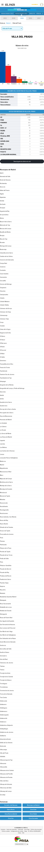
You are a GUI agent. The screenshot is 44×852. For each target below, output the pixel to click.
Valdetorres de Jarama (6, 732)
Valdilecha (3, 735)
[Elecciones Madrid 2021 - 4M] (22, 9)
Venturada (3, 746)
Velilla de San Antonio (6, 742)
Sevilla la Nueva (4, 652)
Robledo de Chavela (5, 610)
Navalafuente (4, 506)
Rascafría (3, 590)
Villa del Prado (4, 753)
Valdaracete (3, 701)
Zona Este (33, 809)
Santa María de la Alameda (7, 642)
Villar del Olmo (4, 781)
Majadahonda (4, 468)
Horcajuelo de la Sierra (6, 412)
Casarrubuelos (4, 273)
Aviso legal (27, 829)
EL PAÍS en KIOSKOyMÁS (34, 831)
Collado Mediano (5, 301)
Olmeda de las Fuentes (6, 527)
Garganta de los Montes (7, 385)
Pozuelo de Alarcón (5, 569)
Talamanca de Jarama (6, 663)
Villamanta (3, 763)
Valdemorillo (3, 718)
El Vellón (2, 357)
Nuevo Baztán (4, 524)
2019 (13, 18)
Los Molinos (3, 447)
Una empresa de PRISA (21, 839)
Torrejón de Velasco (5, 680)
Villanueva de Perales (6, 777)
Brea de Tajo (3, 239)
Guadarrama (3, 405)
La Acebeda (3, 423)
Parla (1, 537)
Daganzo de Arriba (5, 333)
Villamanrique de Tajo (6, 760)
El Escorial (3, 350)
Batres (2, 218)
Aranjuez (2, 208)
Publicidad (20, 829)
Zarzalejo (2, 795)
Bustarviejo (3, 249)
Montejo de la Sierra (6, 485)
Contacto (3, 829)
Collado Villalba (4, 305)
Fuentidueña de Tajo (6, 378)
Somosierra (3, 656)
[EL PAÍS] (10, 4)
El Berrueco (3, 343)
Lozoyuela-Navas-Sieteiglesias (9, 458)
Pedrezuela (3, 544)
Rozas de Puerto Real (6, 617)
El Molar (2, 353)
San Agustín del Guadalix (7, 621)
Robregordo (3, 614)
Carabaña (3, 270)
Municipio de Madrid (33, 805)
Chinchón (2, 291)
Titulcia (2, 669)
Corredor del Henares (10, 805)
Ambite (2, 201)
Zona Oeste (33, 814)
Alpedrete (3, 197)
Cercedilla (3, 280)
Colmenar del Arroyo (6, 308)
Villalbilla (2, 756)
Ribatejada (3, 600)
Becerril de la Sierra (6, 221)
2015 (22, 18)
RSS (23, 833)
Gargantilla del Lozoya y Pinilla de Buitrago (12, 388)
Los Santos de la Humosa (7, 451)
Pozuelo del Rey (4, 572)
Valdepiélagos (4, 729)
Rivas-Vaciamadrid (5, 603)
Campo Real (3, 263)
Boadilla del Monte (5, 232)
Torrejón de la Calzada (6, 676)
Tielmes (2, 666)
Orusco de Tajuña (5, 531)
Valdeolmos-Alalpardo (6, 725)
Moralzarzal (3, 492)
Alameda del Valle (5, 176)
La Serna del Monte (5, 433)
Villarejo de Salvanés (6, 784)
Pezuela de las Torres (6, 555)
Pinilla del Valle (4, 558)
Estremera (3, 360)
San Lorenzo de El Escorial (7, 628)
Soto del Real (4, 659)
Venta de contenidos (11, 829)
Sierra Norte (10, 809)
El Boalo (2, 346)
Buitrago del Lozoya (5, 246)
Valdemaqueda (4, 715)
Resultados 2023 (7, 13)
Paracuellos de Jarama (6, 534)
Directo (32, 13)
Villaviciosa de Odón (6, 788)
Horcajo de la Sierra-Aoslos (8, 409)
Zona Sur (11, 818)
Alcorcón (2, 187)
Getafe (2, 395)
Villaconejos (3, 749)
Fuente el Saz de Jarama (7, 374)
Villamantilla (3, 767)
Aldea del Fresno (5, 190)
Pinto (1, 562)
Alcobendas (3, 183)
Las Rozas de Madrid (6, 437)
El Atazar (2, 339)
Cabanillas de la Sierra (6, 253)
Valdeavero (3, 704)
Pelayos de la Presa (5, 548)
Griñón (2, 399)
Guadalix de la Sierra (6, 402)
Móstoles (2, 499)
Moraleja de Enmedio (6, 489)
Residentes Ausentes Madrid (8, 597)
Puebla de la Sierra (5, 579)
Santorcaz (3, 645)
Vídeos (38, 13)
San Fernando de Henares (7, 624)
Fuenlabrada (3, 371)
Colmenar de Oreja (5, 312)
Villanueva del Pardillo (6, 774)
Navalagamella (4, 510)
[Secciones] (2, 4)
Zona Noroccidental (11, 814)
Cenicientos (3, 277)
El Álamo (2, 336)
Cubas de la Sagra (5, 329)
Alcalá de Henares (5, 180)
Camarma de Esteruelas (7, 260)
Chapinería (3, 287)
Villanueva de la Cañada (7, 770)
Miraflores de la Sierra (6, 482)
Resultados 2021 (21, 13)
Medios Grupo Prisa (21, 844)
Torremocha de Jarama (7, 690)
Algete (2, 194)
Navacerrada (4, 503)
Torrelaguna (3, 683)
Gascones (3, 392)
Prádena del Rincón (5, 576)
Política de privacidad (36, 829)
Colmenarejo (3, 315)
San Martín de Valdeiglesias (8, 635)
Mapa (25, 831)
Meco (1, 475)
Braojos (2, 235)
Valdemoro (3, 722)
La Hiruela (3, 430)
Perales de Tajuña (5, 551)
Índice (19, 833)
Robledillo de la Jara (6, 607)
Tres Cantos (3, 697)
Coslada (2, 326)
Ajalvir (2, 173)
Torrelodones (4, 687)
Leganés (2, 440)
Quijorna (2, 586)
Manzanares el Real (5, 471)
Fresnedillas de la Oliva (6, 364)
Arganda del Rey (4, 211)
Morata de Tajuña (5, 496)
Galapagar (3, 381)
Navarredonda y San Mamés (8, 517)
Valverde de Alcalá (5, 739)
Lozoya (2, 454)
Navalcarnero (4, 513)
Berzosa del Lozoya (5, 228)
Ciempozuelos (4, 294)
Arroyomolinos (4, 214)
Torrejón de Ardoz (5, 673)
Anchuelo (2, 204)
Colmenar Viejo (4, 319)
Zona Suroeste (33, 818)
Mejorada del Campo (6, 478)
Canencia (2, 267)
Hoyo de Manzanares (6, 416)
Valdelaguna (3, 708)
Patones (2, 541)
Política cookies (6, 831)
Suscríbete (35, 4)
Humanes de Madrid (6, 419)
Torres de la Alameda (6, 694)
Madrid (2, 465)
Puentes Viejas (4, 583)
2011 (30, 18)
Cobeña (2, 298)
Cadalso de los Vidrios (6, 256)
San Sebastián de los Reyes (8, 638)
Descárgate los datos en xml (22, 161)
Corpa (1, 322)
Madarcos (3, 461)
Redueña (2, 593)
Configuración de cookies (17, 831)
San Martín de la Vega (6, 631)
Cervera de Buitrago (6, 284)
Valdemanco (3, 711)
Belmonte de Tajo (5, 225)
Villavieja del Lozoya (6, 791)
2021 (5, 18)
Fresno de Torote (5, 367)
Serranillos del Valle (5, 649)
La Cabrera (3, 426)
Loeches (2, 444)
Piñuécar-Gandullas (5, 565)
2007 (39, 18)
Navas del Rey (4, 520)
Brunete (2, 242)
